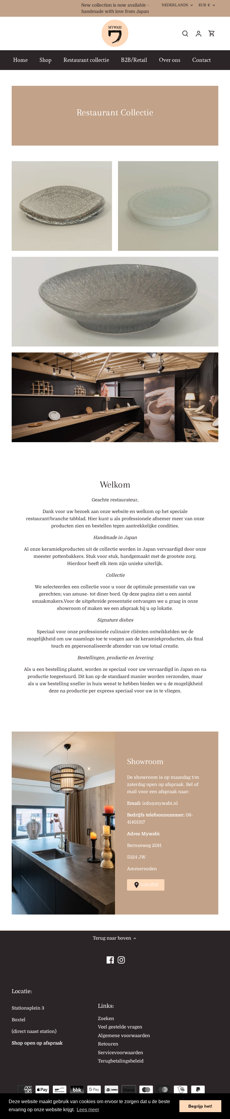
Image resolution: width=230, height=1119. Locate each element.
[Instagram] (121, 958)
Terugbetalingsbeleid (120, 1061)
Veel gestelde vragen (120, 1027)
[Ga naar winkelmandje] (211, 33)
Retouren (108, 1044)
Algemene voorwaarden (124, 1035)
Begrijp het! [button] (200, 1106)
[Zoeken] (185, 33)
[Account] (198, 33)
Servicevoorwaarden (120, 1052)
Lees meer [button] (88, 1109)
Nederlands (175, 5)
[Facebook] (110, 958)
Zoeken (106, 1018)
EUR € (204, 5)
